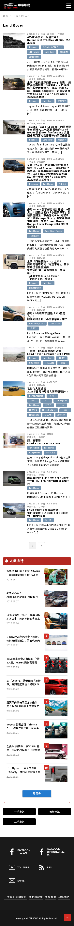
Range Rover (34, 452)
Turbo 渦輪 (49, 363)
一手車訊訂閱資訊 (15, 897)
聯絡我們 (63, 897)
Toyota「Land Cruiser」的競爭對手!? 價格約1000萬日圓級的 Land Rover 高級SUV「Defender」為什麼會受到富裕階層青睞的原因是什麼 (49, 131)
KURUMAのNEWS (55, 76)
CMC (52, 395)
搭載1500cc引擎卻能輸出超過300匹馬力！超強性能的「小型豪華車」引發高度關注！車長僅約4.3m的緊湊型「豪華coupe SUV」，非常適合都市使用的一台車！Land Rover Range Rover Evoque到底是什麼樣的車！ (48, 218)
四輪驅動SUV (35, 288)
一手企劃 (31, 79)
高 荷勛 (50, 33)
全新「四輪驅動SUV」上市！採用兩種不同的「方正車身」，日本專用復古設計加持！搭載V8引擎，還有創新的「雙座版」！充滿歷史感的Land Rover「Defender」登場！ (48, 270)
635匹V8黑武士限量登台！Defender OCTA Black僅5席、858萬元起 (48, 40)
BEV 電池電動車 (36, 395)
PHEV (33, 328)
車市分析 (61, 415)
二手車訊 (19, 821)
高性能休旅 (34, 57)
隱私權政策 (36, 897)
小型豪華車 (34, 236)
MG (65, 410)
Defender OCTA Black (52, 47)
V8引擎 (48, 520)
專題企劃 (41, 79)
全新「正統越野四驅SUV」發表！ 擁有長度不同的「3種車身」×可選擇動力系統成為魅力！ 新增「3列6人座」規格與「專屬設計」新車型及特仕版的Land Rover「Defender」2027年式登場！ (49, 89)
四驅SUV (62, 101)
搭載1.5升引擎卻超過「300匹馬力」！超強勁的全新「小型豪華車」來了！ (48, 316)
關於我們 (50, 897)
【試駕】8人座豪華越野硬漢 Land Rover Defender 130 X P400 (48, 352)
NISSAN (48, 415)
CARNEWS (52, 382)
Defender (33, 47)
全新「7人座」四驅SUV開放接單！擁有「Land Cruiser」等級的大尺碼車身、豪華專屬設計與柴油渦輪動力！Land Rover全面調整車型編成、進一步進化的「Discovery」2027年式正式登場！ (48, 172)
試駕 (63, 363)
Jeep (33, 400)
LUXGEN (33, 410)
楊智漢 (50, 347)
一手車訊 (60, 33)
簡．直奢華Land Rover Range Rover (44, 442)
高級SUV (62, 139)
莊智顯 (50, 434)
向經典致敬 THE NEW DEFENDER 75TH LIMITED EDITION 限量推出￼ (48, 481)
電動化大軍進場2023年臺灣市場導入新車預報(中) (47, 390)
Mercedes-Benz (49, 410)
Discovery (33, 184)
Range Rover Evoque (53, 231)
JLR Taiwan (34, 52)
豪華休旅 (64, 52)
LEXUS (48, 405)
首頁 (5, 16)
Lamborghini (61, 400)
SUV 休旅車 (34, 363)
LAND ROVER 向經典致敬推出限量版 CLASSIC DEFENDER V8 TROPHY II (47, 513)
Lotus (61, 405)
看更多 (37, 793)
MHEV (62, 358)
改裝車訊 (55, 811)
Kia (46, 400)
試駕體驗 (59, 347)
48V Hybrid (34, 447)
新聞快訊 (31, 437)
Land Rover (49, 52)
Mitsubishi (34, 415)
